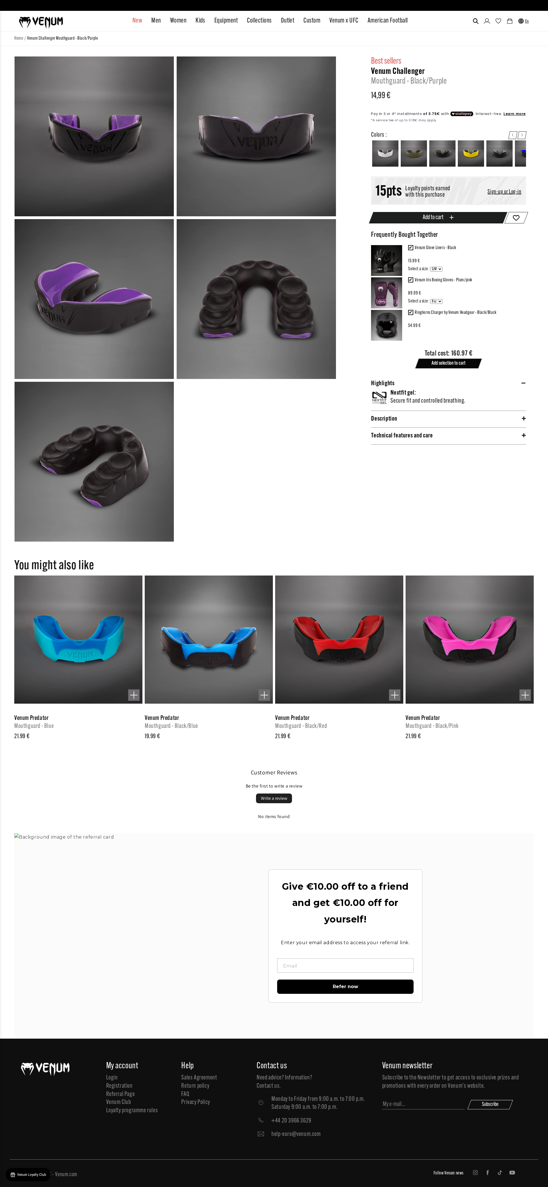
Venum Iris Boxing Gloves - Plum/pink (443, 280)
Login (112, 1078)
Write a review (274, 798)
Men (156, 20)
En (527, 21)
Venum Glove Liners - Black (435, 248)
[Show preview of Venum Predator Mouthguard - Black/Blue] (264, 695)
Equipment (226, 20)
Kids (200, 20)
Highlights (382, 383)
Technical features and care (402, 436)
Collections (259, 20)
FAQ (185, 1094)
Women (178, 20)
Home (18, 38)
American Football (388, 20)
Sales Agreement (199, 1078)
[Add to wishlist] (516, 217)
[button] (476, 21)
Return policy (195, 1086)
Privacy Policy (195, 1102)
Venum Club (118, 1102)
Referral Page (120, 1094)
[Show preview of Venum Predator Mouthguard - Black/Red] (394, 695)
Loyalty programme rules (132, 1110)
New (137, 20)
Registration (119, 1086)
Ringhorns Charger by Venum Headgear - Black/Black (455, 312)
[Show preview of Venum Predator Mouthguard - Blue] (134, 695)
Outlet (288, 20)
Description (384, 419)
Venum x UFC (343, 20)
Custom (311, 20)
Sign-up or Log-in (504, 192)
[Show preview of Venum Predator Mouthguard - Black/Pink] (525, 695)
